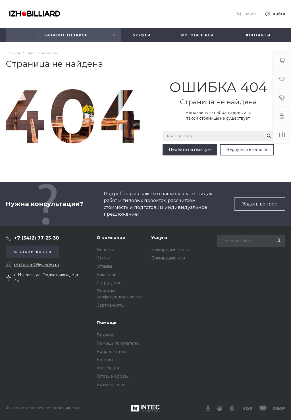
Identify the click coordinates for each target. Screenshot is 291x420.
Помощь (107, 322)
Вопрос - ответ (112, 351)
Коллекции (108, 368)
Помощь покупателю (118, 343)
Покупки (106, 335)
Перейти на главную (190, 149)
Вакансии (107, 274)
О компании (111, 237)
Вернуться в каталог (247, 149)
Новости (105, 249)
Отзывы (104, 266)
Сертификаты (110, 305)
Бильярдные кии (168, 258)
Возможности (111, 384)
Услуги (159, 237)
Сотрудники (109, 282)
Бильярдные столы (170, 249)
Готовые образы (113, 376)
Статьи (103, 258)
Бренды (105, 359)
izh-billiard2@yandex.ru (36, 264)
